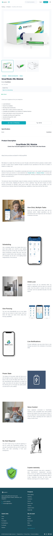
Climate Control (31, 507)
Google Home (31, 172)
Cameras (29, 505)
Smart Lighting (30, 494)
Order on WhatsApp (15, 122)
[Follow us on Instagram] (46, 534)
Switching (30, 496)
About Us (29, 525)
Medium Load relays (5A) (13, 75)
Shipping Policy (20, 534)
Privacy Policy (27, 534)
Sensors (29, 501)
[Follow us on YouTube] (50, 534)
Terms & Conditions (35, 534)
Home (3, 516)
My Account (30, 520)
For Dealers (4, 520)
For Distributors (5, 523)
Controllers (30, 499)
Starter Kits (30, 510)
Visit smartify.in (31, 528)
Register (45, 2)
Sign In (41, 2)
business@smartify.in (7, 503)
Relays (21, 75)
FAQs (29, 523)
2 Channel (8, 6)
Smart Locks (30, 503)
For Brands (4, 525)
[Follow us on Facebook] (44, 534)
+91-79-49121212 (6, 501)
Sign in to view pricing (8, 90)
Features (3, 527)
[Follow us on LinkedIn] (48, 534)
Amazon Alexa (40, 172)
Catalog (3, 6)
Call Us (40, 122)
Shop (3, 518)
